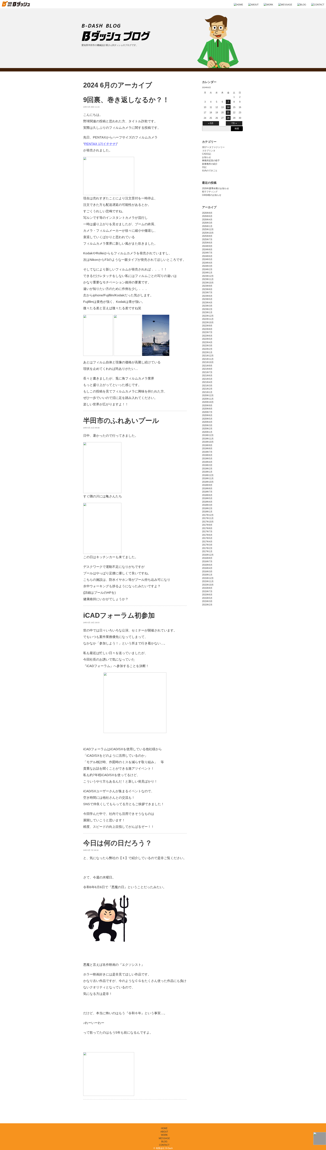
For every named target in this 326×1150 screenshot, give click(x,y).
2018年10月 (208, 482)
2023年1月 (207, 312)
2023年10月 (208, 282)
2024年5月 (207, 259)
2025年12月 (208, 229)
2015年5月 (207, 598)
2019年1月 (207, 472)
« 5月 (210, 123)
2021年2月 (207, 389)
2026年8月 (207, 213)
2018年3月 (207, 505)
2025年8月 (207, 236)
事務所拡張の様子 (211, 160)
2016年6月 (207, 565)
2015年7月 (207, 591)
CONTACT (164, 1145)
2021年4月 (207, 382)
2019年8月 (207, 448)
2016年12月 (208, 555)
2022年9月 (207, 325)
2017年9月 (207, 525)
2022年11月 (208, 319)
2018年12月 (208, 475)
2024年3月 (207, 266)
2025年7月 (207, 239)
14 (228, 107)
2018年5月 (207, 498)
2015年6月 (207, 594)
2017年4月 (207, 541)
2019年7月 (207, 452)
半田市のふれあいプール (121, 420)
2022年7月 (207, 332)
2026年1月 (207, 226)
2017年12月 (208, 515)
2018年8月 (207, 488)
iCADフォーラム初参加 (119, 615)
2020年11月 (208, 399)
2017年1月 (207, 551)
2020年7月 (207, 412)
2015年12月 (208, 578)
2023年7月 (207, 292)
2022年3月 (207, 345)
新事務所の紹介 (210, 164)
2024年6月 (207, 256)
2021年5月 (207, 379)
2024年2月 (207, 269)
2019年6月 (207, 455)
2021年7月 (207, 372)
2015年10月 (208, 585)
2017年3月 (207, 545)
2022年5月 (207, 339)
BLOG (164, 1141)
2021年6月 (207, 375)
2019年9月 (207, 445)
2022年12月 (208, 316)
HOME (164, 1128)
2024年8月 (207, 249)
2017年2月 (207, 548)
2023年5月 (207, 299)
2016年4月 (207, 568)
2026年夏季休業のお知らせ (215, 188)
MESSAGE (164, 1138)
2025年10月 (208, 233)
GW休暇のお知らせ (211, 195)
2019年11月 (208, 438)
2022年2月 (207, 349)
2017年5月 (207, 538)
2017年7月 (207, 531)
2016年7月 (207, 561)
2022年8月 (207, 329)
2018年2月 (207, 508)
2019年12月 (208, 435)
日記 (204, 167)
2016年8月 (207, 558)
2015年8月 (207, 588)
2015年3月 (207, 601)
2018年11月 (208, 478)
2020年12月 (208, 395)
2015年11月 (208, 581)
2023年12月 (208, 276)
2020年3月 (207, 425)
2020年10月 (208, 402)
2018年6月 (207, 495)
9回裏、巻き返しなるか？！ (126, 99)
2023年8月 (207, 289)
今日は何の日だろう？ (117, 843)
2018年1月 (207, 511)
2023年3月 (207, 306)
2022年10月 (208, 322)
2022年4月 (207, 342)
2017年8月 (207, 528)
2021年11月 (208, 359)
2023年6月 (207, 296)
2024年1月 (207, 272)
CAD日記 (206, 154)
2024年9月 (207, 246)
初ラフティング (210, 191)
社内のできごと (210, 170)
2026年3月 (207, 222)
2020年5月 (207, 418)
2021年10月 (208, 362)
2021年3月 (207, 385)
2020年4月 (207, 422)
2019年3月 (207, 465)
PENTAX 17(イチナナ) (100, 144)
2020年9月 (207, 405)
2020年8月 (207, 408)
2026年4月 (207, 219)
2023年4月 (207, 302)
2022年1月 (207, 352)
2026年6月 (207, 216)
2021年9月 (207, 365)
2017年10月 (208, 521)
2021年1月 (207, 392)
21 (228, 112)
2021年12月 (208, 355)
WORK (164, 1135)
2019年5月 (207, 458)
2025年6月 (207, 242)
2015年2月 (207, 604)
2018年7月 (207, 491)
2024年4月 (207, 262)
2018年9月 (207, 485)
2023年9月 (207, 286)
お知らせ (206, 157)
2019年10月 (208, 442)
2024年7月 (207, 252)
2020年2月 (207, 428)
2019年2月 (207, 468)
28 (228, 118)
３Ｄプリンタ (208, 150)
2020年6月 (207, 415)
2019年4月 (207, 462)
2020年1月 (207, 432)
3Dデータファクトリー (213, 147)
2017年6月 (207, 535)
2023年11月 (208, 279)
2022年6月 (207, 335)
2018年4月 (207, 501)
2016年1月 (207, 574)
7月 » (234, 123)
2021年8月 (207, 369)
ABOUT (164, 1131)
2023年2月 (207, 309)
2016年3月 (207, 571)
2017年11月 (208, 518)
